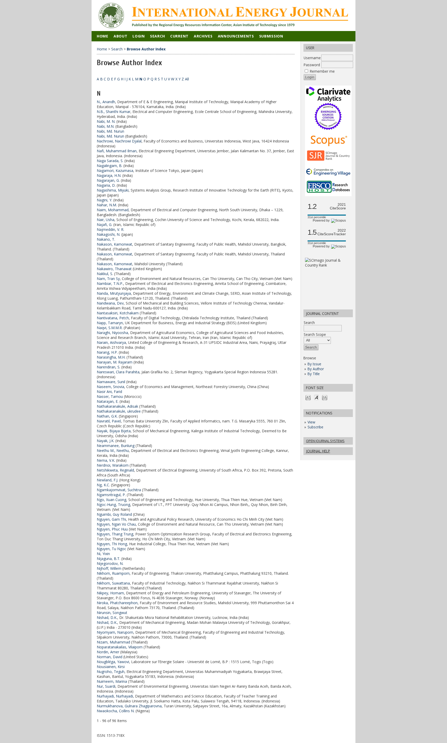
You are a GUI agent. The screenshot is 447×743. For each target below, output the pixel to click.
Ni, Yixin (103, 553)
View (311, 422)
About (121, 36)
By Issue (314, 363)
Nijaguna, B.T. (108, 558)
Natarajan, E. (107, 401)
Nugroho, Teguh (110, 671)
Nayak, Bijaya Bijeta (114, 430)
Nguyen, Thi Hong (112, 543)
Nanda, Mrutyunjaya (114, 293)
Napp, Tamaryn (110, 322)
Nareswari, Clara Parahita (118, 371)
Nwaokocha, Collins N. (116, 710)
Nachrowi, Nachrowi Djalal (119, 141)
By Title (314, 373)
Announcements (236, 36)
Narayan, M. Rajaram (114, 362)
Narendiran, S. (108, 367)
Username (312, 57)
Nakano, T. (106, 239)
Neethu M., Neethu (113, 450)
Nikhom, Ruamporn (113, 573)
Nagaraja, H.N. (109, 175)
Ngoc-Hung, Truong (113, 504)
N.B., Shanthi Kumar (113, 111)
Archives (203, 36)
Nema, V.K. (106, 460)
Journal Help (318, 451)
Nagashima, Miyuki (113, 190)
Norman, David (109, 656)
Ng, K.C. (103, 484)
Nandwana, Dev (110, 303)
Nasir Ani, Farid (109, 391)
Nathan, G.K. (107, 416)
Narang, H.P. (107, 352)
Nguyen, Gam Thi (111, 519)
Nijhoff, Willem (109, 568)
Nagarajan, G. (108, 180)
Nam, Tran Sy (108, 278)
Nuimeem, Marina (112, 681)
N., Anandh (106, 101)
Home (102, 36)
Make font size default (316, 397)
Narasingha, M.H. (111, 357)
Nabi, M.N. (105, 126)
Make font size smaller (308, 397)
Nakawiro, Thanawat (114, 268)
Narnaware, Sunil (111, 381)
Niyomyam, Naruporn (115, 632)
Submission (271, 36)
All (187, 79)
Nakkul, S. (105, 273)
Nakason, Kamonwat (114, 244)
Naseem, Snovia (110, 386)
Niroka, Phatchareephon (117, 602)
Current (179, 36)
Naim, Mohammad (113, 209)
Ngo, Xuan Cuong (111, 499)
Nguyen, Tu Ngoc (111, 548)
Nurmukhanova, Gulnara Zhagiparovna (129, 705)
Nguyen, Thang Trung (115, 534)
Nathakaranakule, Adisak (117, 406)
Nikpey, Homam (110, 592)
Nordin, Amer (108, 651)
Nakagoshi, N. (108, 234)
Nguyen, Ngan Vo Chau (116, 524)
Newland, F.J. (107, 479)
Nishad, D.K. (107, 617)
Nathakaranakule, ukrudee (119, 411)
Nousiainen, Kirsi (111, 666)
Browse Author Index (146, 49)
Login (138, 36)
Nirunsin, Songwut (112, 612)
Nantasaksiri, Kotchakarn (118, 312)
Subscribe (315, 426)
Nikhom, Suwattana (113, 583)
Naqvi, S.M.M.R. (110, 327)
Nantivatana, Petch (113, 317)
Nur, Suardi (106, 686)
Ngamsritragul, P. (111, 494)
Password (312, 64)
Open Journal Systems (325, 440)
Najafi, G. (104, 224)
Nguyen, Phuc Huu (112, 529)
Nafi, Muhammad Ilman (117, 150)
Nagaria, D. (106, 185)
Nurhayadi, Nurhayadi (115, 696)
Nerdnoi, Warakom (113, 465)
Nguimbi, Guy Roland (114, 514)
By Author (316, 368)
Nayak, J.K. (105, 440)
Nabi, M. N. (106, 121)
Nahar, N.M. (107, 204)
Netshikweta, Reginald (115, 470)
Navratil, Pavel (109, 421)
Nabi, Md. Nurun (110, 131)
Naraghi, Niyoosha (112, 332)
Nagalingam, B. (109, 165)
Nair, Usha (105, 219)
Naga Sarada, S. (110, 160)
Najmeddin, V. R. (110, 229)
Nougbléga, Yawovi (113, 661)
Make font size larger (324, 397)
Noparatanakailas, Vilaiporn (120, 647)
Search (309, 322)
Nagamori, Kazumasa (115, 170)
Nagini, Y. (104, 200)
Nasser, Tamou (110, 396)
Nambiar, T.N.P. (110, 283)
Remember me (322, 71)
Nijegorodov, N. (110, 563)
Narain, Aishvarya (111, 342)
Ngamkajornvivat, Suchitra (119, 489)
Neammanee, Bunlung (116, 445)
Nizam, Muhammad (113, 642)
